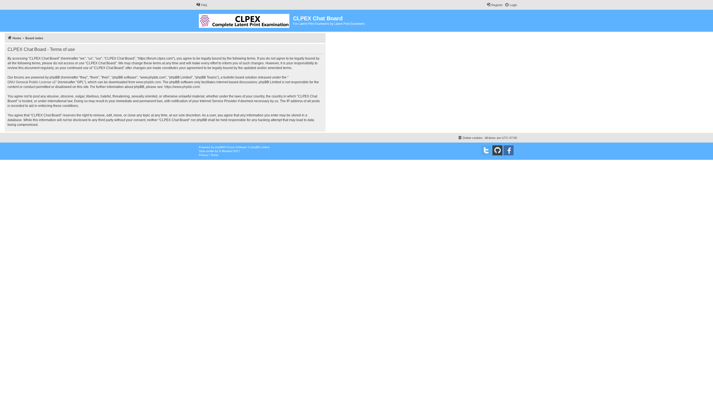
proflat (210, 151)
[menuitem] (201, 5)
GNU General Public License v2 (32, 82)
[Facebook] (509, 150)
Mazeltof (227, 151)
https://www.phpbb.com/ (182, 87)
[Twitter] (486, 150)
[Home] (244, 19)
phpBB (219, 147)
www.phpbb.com (148, 82)
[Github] (497, 150)
